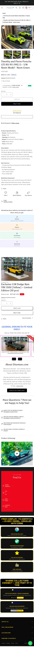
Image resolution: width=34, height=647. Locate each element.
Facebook (3, 643)
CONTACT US (17, 621)
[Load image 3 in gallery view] (26, 54)
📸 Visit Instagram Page (17, 610)
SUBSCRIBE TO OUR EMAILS (17, 638)
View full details (26, 318)
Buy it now (17, 104)
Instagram (8, 643)
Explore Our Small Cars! (17, 390)
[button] (2, 7)
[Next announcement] (32, 2)
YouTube (12, 643)
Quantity (3, 91)
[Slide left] (1, 55)
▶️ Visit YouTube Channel (17, 597)
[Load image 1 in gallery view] (8, 54)
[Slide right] (32, 55)
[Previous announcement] (1, 2)
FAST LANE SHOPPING (17, 627)
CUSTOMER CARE (17, 632)
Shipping (3, 297)
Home (4, 13)
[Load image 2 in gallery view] (17, 54)
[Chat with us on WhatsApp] (30, 643)
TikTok (16, 643)
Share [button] (4, 188)
